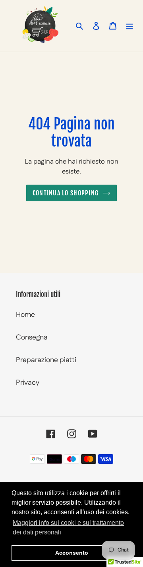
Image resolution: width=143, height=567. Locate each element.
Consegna (32, 337)
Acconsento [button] (71, 553)
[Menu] (129, 25)
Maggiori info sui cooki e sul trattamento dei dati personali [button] (68, 527)
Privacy (27, 383)
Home (25, 315)
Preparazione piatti (46, 360)
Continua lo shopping (66, 193)
